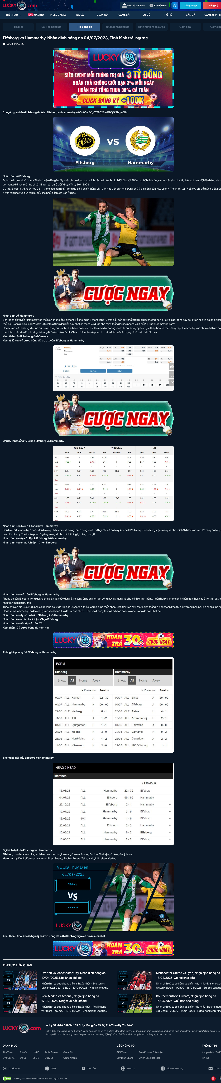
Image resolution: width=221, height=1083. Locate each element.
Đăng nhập (191, 5)
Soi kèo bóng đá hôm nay (32, 336)
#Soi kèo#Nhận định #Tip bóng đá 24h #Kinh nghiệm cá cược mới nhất (61, 936)
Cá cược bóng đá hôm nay (33, 627)
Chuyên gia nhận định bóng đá (22, 112)
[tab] (18, 27)
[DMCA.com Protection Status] (7, 1078)
